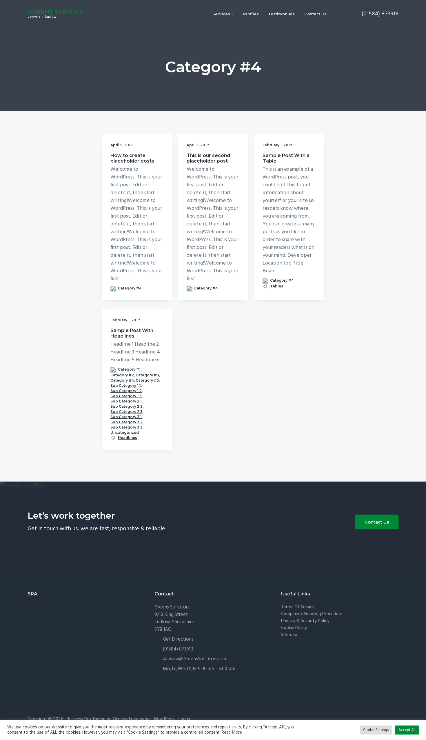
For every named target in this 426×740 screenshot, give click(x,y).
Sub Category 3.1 (126, 417)
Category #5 (147, 380)
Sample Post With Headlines (131, 333)
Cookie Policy (294, 628)
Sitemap (289, 635)
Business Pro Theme (86, 719)
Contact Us (377, 522)
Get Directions (178, 639)
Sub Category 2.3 (126, 411)
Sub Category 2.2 (126, 406)
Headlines (127, 437)
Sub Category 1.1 (125, 385)
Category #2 (122, 375)
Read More (232, 732)
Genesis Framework (132, 719)
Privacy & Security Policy (305, 621)
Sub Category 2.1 (126, 401)
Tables (276, 286)
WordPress (164, 719)
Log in (184, 719)
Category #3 (147, 375)
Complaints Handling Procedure (311, 614)
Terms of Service (298, 607)
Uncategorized (124, 432)
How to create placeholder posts (132, 158)
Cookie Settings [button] (376, 730)
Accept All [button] (406, 730)
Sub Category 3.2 (126, 422)
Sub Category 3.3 (126, 427)
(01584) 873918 (178, 649)
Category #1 (129, 369)
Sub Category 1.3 (126, 396)
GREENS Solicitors (55, 11)
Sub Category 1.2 (126, 391)
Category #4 (129, 288)
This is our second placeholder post (208, 158)
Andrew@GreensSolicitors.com (195, 659)
